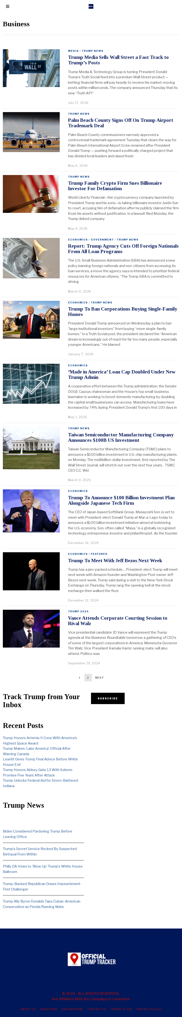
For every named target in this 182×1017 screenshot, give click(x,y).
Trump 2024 (78, 611)
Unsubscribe (72, 1009)
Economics (78, 239)
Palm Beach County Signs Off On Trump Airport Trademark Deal (120, 122)
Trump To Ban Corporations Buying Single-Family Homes (122, 311)
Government (102, 239)
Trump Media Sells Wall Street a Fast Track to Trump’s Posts (118, 60)
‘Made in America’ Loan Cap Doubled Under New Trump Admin (121, 374)
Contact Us (97, 1009)
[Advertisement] (131, 744)
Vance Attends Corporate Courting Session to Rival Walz (117, 620)
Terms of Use (121, 1009)
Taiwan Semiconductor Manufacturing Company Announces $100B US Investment (121, 437)
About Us (28, 1009)
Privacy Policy (149, 1009)
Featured (99, 553)
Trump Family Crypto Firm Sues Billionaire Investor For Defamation (115, 185)
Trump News (92, 50)
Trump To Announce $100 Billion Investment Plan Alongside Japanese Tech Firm (121, 500)
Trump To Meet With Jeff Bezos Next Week (115, 560)
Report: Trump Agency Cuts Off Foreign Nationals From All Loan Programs (123, 248)
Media (73, 50)
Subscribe (49, 1009)
